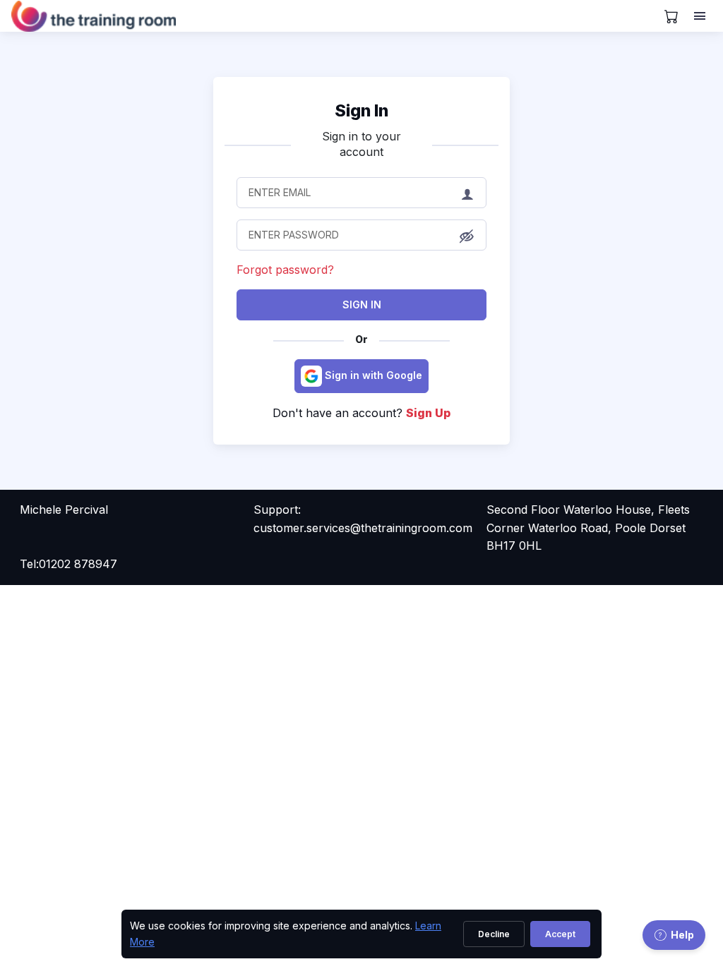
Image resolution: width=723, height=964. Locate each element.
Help (682, 935)
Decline (494, 934)
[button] (467, 236)
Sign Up (428, 413)
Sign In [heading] (361, 110)
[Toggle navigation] (701, 16)
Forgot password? (285, 270)
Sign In (361, 305)
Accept (560, 934)
